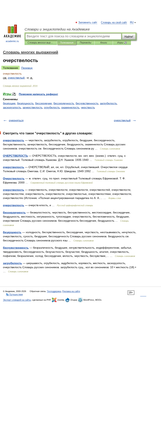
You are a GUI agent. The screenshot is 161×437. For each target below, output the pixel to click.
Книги (103, 42)
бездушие (9, 103)
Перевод (26, 67)
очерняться (16, 120)
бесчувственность (87, 103)
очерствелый (122, 120)
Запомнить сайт (88, 22)
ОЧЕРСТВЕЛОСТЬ (15, 155)
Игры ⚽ (122, 42)
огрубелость (52, 107)
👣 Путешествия (14, 294)
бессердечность (63, 103)
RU (132, 22)
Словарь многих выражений (40, 42)
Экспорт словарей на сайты (17, 300)
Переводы (85, 42)
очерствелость (13, 140)
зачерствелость (32, 107)
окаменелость (70, 107)
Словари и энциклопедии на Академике (57, 29)
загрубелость (108, 103)
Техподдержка (54, 291)
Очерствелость (14, 178)
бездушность (25, 103)
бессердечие (43, 103)
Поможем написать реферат (38, 94)
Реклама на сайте (71, 291)
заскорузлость (12, 107)
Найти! (128, 36)
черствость (88, 107)
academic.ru (12, 41)
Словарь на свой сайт (114, 22)
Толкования (66, 42)
